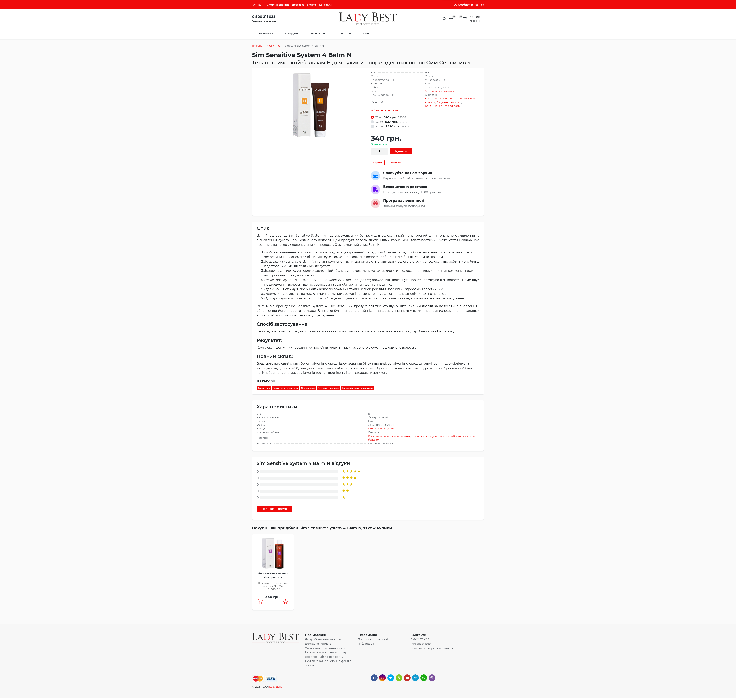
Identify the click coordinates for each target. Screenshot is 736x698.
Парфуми (291, 33)
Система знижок (278, 4)
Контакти (325, 4)
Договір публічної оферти (324, 656)
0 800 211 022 (263, 17)
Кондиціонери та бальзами (443, 105)
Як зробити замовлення (323, 639)
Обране (377, 162)
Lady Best (275, 686)
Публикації (366, 643)
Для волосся (308, 388)
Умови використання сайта (325, 648)
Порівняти (395, 162)
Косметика (265, 33)
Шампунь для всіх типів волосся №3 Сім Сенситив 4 (273, 585)
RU (259, 4)
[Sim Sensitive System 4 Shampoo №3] (273, 554)
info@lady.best (421, 643)
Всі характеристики (384, 110)
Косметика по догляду (454, 98)
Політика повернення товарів (327, 652)
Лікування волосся (449, 102)
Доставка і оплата (304, 4)
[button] (285, 601)
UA (254, 4)
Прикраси (344, 33)
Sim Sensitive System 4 (439, 90)
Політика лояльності (373, 639)
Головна (257, 45)
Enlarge (311, 105)
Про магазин (315, 635)
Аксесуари (317, 33)
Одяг (366, 33)
